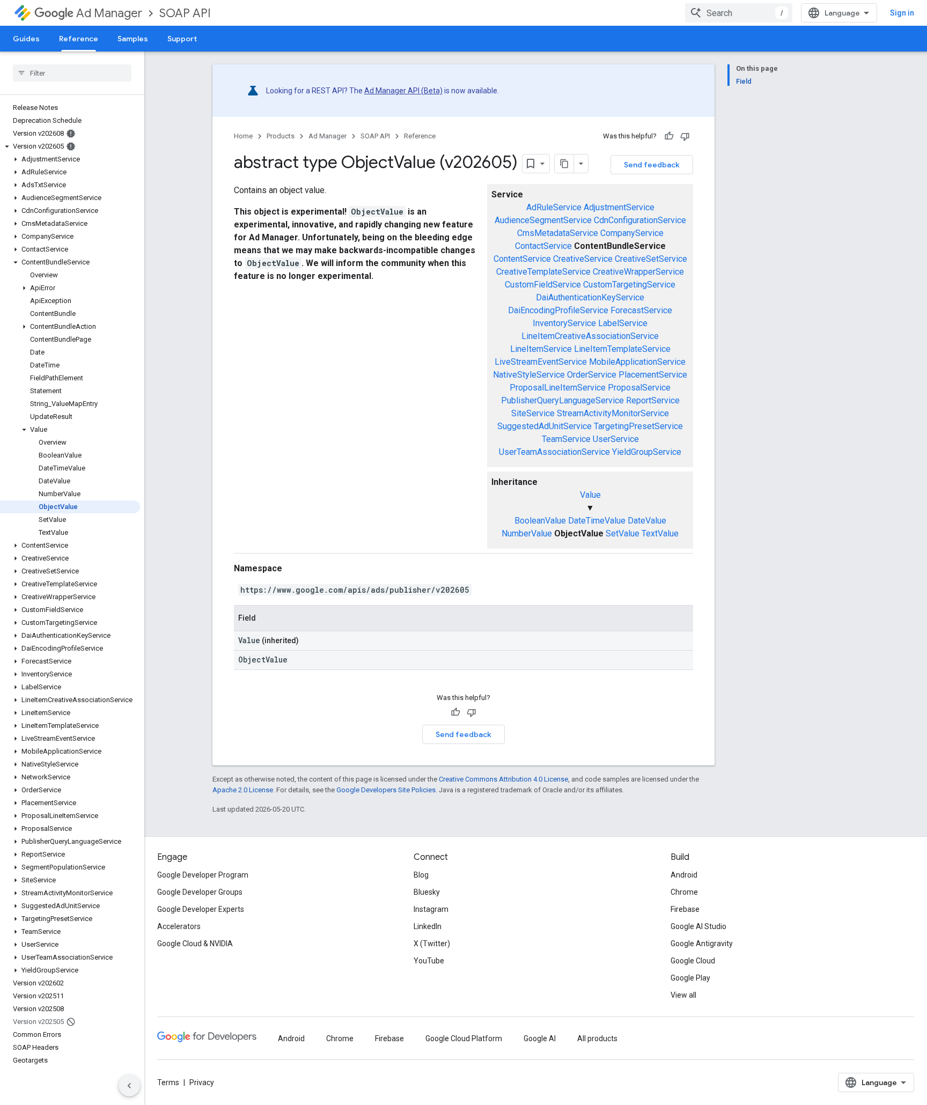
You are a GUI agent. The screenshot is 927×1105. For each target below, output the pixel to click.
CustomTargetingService (629, 284)
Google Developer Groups (199, 892)
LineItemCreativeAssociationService (590, 336)
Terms (168, 1082)
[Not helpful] (685, 136)
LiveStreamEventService (541, 362)
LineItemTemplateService (622, 349)
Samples (132, 38)
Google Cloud (693, 960)
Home (243, 136)
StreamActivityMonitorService (613, 413)
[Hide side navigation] (129, 1085)
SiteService (533, 413)
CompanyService (632, 233)
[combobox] (738, 13)
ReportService (653, 400)
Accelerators (179, 926)
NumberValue (527, 533)
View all (683, 995)
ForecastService (641, 310)
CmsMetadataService (557, 233)
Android (684, 875)
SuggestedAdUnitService (544, 426)
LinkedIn (428, 926)
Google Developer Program (202, 875)
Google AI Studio (698, 926)
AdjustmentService (619, 207)
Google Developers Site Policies (386, 790)
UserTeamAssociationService (554, 452)
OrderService (591, 375)
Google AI (540, 1038)
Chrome (684, 892)
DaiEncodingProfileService (558, 310)
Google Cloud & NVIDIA (195, 943)
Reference (78, 38)
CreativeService (583, 259)
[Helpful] (669, 136)
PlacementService (653, 375)
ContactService (543, 246)
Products (281, 136)
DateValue (647, 520)
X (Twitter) (432, 943)
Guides (26, 38)
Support (182, 38)
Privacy (201, 1082)
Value (590, 495)
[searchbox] (72, 73)
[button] (70, 146)
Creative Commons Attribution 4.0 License (503, 779)
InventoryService (564, 323)
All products (597, 1038)
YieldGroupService (646, 452)
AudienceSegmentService (543, 220)
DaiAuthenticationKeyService (590, 297)
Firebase (685, 909)
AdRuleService (554, 207)
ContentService (522, 259)
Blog (421, 875)
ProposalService (639, 387)
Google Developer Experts (200, 909)
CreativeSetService (651, 259)
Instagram (431, 909)
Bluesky (427, 892)
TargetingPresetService (638, 426)
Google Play (690, 978)
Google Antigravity (702, 943)
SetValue (622, 533)
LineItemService (541, 349)
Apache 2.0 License (242, 790)
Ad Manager (109, 13)
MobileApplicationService (637, 362)
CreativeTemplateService (543, 272)
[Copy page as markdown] (564, 163)
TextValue (660, 533)
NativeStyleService (529, 375)
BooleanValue (540, 520)
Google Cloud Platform (463, 1038)
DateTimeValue (597, 520)
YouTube (429, 960)
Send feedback (652, 165)
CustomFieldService (543, 284)
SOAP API (185, 13)
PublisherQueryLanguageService (562, 400)
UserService (616, 439)
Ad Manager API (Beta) (403, 90)
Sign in (902, 13)
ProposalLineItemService (558, 387)
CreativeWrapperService (638, 272)
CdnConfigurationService (640, 220)
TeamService (566, 439)
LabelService (623, 323)
